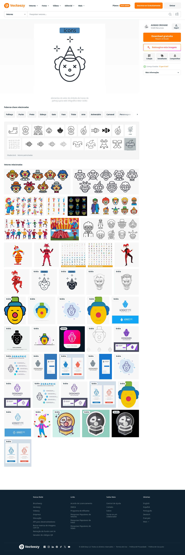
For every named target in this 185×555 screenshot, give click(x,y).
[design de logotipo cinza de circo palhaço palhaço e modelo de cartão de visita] (44, 366)
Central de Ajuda (113, 503)
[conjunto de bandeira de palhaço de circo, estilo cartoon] (65, 229)
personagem (125, 114)
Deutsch (146, 514)
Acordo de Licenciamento (81, 503)
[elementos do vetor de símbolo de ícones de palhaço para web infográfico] (44, 282)
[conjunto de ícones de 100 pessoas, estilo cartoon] (100, 254)
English (146, 503)
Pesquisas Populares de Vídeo (81, 527)
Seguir (176, 28)
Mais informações (152, 72)
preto (31, 114)
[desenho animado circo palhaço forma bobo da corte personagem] (18, 254)
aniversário (96, 114)
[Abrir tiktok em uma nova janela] (61, 547)
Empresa (37, 514)
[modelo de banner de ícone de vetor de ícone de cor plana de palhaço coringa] (15, 310)
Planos (116, 5)
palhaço (9, 114)
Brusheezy (37, 503)
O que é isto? (163, 66)
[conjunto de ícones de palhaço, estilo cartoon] (24, 206)
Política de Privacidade (137, 547)
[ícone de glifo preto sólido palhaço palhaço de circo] (17, 339)
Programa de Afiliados (80, 511)
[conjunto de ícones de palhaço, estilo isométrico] (56, 206)
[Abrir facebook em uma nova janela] (45, 547)
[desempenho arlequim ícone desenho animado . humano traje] (16, 282)
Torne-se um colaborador (111, 515)
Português (147, 511)
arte (83, 114)
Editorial (68, 5)
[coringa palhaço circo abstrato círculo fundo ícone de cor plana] (42, 310)
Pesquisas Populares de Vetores (81, 515)
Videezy (36, 511)
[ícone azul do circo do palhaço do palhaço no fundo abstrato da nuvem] (71, 310)
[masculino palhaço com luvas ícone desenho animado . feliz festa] (46, 254)
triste (73, 114)
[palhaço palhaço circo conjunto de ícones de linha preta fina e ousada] (99, 339)
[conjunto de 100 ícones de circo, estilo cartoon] (73, 254)
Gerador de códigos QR (43, 535)
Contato (109, 507)
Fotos (44, 5)
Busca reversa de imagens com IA (44, 526)
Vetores (32, 5)
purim (21, 114)
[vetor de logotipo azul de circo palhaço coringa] (125, 310)
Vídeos (56, 5)
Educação (37, 518)
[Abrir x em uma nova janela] (65, 547)
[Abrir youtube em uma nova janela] (69, 547)
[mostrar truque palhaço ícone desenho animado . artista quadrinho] (127, 254)
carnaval (110, 114)
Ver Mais (130, 144)
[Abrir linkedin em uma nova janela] (53, 547)
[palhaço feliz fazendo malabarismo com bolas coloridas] (42, 423)
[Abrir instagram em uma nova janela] (49, 547)
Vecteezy (36, 507)
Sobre (108, 511)
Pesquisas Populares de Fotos (81, 521)
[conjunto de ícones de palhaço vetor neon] (77, 206)
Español (146, 507)
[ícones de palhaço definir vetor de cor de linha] (114, 206)
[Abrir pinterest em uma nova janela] (57, 547)
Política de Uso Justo (156, 547)
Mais (80, 5)
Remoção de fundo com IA (44, 531)
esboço (43, 114)
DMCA (73, 507)
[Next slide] (135, 114)
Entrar (172, 5)
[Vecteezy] (14, 5)
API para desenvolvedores (44, 522)
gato (54, 114)
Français (146, 518)
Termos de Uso (121, 547)
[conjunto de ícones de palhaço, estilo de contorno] (37, 181)
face (63, 114)
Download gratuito (162, 37)
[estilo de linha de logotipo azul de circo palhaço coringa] (18, 423)
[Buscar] (170, 14)
